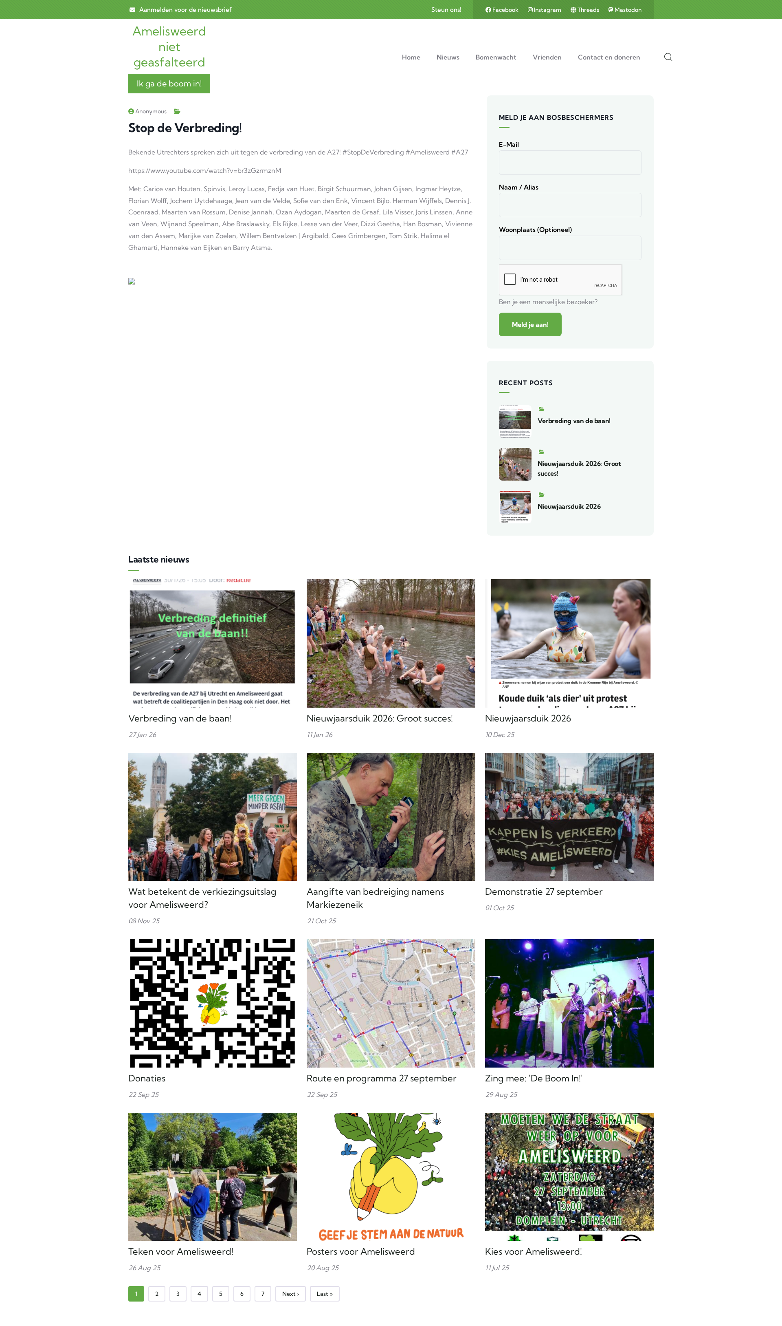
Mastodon (627, 9)
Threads (588, 9)
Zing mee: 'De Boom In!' (534, 1078)
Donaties (146, 1078)
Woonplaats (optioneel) (535, 229)
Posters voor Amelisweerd (361, 1251)
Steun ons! (446, 9)
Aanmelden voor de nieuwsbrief (185, 9)
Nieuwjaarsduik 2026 (569, 506)
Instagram (547, 9)
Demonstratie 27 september (544, 891)
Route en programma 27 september (382, 1078)
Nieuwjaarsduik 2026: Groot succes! (380, 718)
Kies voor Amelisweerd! (533, 1251)
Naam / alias (518, 187)
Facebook (505, 9)
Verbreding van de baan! (574, 421)
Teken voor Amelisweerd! (180, 1251)
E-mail (509, 144)
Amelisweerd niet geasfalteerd (169, 46)
